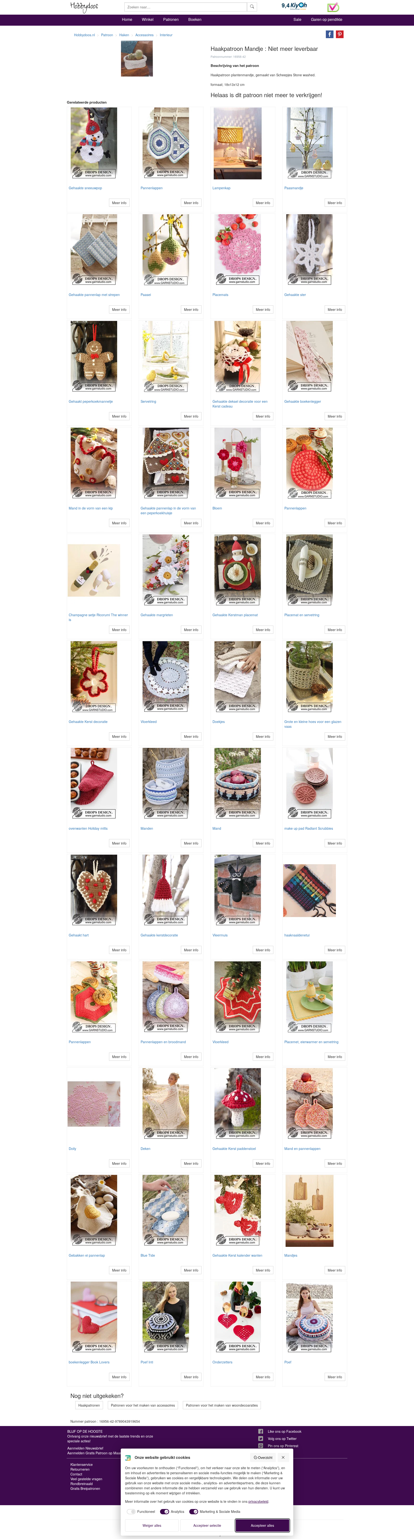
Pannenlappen (152, 187)
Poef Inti (147, 1362)
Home (127, 19)
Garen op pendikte (326, 19)
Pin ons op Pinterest (283, 1445)
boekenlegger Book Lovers (89, 1362)
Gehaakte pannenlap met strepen (94, 294)
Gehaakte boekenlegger (302, 401)
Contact (76, 1474)
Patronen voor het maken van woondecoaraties (222, 1405)
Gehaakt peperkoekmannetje (91, 401)
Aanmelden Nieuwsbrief (85, 1448)
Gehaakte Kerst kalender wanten (237, 1255)
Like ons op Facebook (284, 1431)
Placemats (220, 294)
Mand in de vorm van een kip (91, 508)
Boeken (194, 19)
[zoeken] (252, 7)
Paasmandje (293, 187)
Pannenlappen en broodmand (163, 1041)
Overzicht (265, 1457)
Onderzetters (222, 1362)
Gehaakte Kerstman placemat (235, 614)
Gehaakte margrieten (157, 614)
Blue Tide (148, 1255)
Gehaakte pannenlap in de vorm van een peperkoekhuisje (168, 510)
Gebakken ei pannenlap (87, 1255)
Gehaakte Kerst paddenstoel (234, 1148)
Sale (297, 19)
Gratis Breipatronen (85, 1488)
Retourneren (80, 1469)
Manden (147, 828)
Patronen (171, 19)
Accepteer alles (262, 1525)
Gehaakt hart (79, 935)
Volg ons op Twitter (282, 1438)
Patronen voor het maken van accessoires (143, 1405)
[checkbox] (140, 1511)
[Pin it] (339, 33)
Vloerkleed (149, 721)
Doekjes (219, 721)
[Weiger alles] (283, 1457)
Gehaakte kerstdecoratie (159, 935)
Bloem (217, 508)
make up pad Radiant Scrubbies (308, 828)
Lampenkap (221, 187)
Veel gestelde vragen (86, 1478)
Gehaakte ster (295, 294)
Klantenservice (81, 1464)
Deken (145, 1148)
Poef (287, 1362)
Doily (72, 1148)
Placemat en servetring (301, 614)
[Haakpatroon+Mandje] (328, 33)
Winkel (148, 19)
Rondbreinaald (81, 1483)
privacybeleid (258, 1501)
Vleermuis (220, 935)
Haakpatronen (89, 1405)
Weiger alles (152, 1525)
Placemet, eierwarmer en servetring (311, 1041)
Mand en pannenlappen (302, 1148)
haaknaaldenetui (297, 935)
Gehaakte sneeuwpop (85, 187)
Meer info (119, 202)
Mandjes (290, 1255)
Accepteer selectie (207, 1525)
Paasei (146, 294)
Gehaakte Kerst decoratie (88, 721)
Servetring (148, 401)
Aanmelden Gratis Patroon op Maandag (97, 1452)
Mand (217, 828)
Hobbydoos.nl (84, 34)
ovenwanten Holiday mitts (88, 828)
